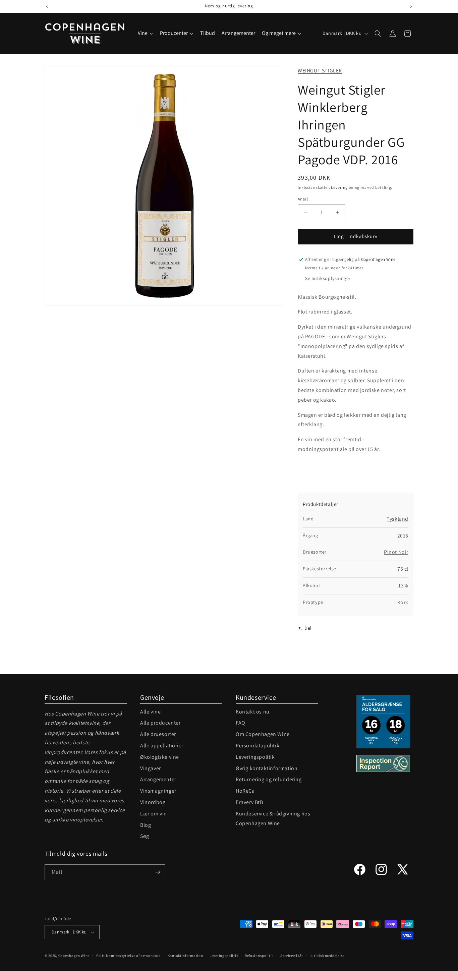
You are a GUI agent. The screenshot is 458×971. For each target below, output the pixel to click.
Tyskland (397, 518)
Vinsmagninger (158, 790)
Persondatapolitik (257, 745)
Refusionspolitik (259, 955)
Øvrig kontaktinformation (266, 768)
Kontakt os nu (253, 711)
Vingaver (150, 768)
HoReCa (245, 790)
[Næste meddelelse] (411, 6)
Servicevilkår (291, 955)
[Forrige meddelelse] (47, 6)
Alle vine (150, 711)
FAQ (240, 722)
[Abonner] (157, 872)
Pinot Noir (396, 552)
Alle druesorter (158, 734)
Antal (303, 199)
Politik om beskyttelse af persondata (128, 955)
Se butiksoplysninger (328, 278)
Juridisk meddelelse (327, 955)
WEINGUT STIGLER (320, 70)
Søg (144, 836)
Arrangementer (158, 779)
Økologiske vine (159, 756)
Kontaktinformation (185, 955)
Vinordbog (152, 802)
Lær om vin (153, 813)
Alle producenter (160, 722)
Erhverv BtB (249, 802)
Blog (145, 825)
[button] (377, 33)
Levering (339, 187)
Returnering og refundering (269, 779)
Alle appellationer (161, 745)
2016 (402, 535)
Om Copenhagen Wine (263, 734)
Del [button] (308, 628)
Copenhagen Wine (74, 955)
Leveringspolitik (255, 756)
